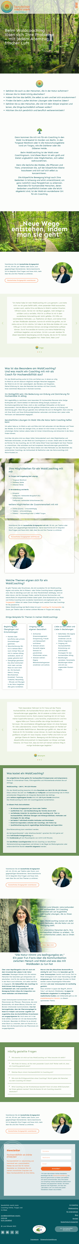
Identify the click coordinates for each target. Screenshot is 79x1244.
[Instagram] (12, 1232)
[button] (76, 7)
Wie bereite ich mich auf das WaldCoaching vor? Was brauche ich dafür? (38, 1057)
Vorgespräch (10, 602)
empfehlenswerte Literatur (50, 998)
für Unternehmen (72, 1212)
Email (43, 1161)
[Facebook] (7, 1232)
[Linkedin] (2, 1232)
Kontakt (75, 1218)
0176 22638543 (6, 1220)
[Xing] (17, 1232)
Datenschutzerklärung (60, 1175)
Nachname (44, 1155)
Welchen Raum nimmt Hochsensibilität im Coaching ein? (32, 1072)
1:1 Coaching (73, 1205)
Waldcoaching (73, 1208)
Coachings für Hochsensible (51, 607)
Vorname (44, 1148)
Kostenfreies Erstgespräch (69, 1222)
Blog (76, 1215)
